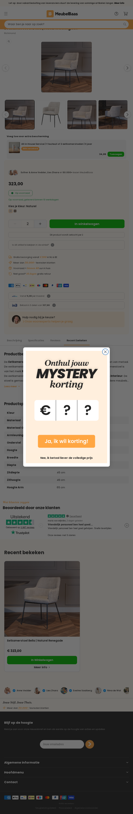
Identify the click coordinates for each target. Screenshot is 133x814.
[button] (66, 402)
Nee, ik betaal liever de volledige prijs (66, 458)
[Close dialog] (105, 352)
